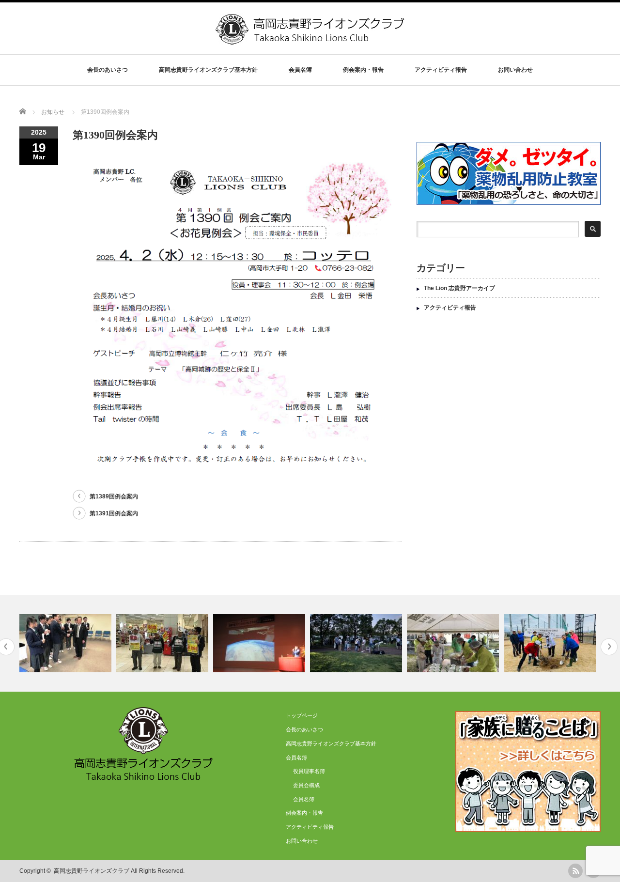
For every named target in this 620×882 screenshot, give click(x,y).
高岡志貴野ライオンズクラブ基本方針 (208, 69)
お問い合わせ (515, 69)
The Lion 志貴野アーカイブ (459, 288)
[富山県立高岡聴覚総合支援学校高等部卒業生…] (66, 643)
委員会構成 (306, 785)
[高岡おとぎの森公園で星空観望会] (357, 643)
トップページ (302, 715)
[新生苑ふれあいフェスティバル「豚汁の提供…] (454, 643)
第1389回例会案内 (114, 496)
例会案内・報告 (363, 69)
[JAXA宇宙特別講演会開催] (260, 643)
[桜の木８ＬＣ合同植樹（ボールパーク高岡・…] (551, 643)
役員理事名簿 (309, 771)
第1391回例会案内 (114, 513)
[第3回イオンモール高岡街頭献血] (163, 643)
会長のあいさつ (107, 69)
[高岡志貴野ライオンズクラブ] (311, 41)
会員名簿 (303, 799)
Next (609, 646)
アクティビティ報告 (441, 69)
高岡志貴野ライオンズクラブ (91, 870)
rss (575, 871)
